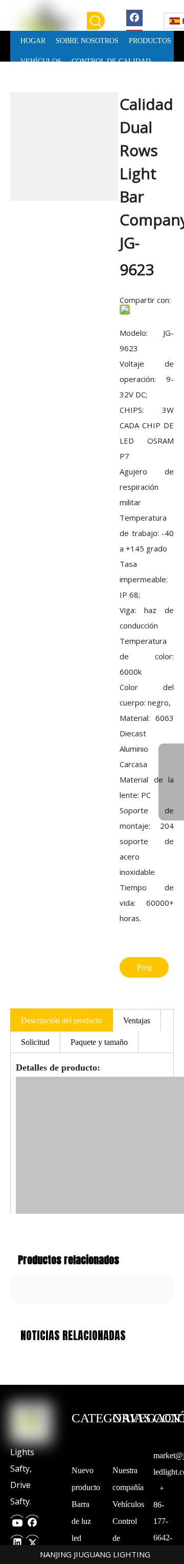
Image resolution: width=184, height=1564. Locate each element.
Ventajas (136, 1020)
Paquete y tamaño (99, 1042)
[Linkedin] (17, 1539)
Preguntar (144, 970)
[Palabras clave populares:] (96, 21)
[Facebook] (134, 17)
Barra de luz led (81, 1521)
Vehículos (128, 1504)
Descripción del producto (61, 1020)
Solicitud (35, 1042)
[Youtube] (17, 1519)
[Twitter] (32, 1539)
